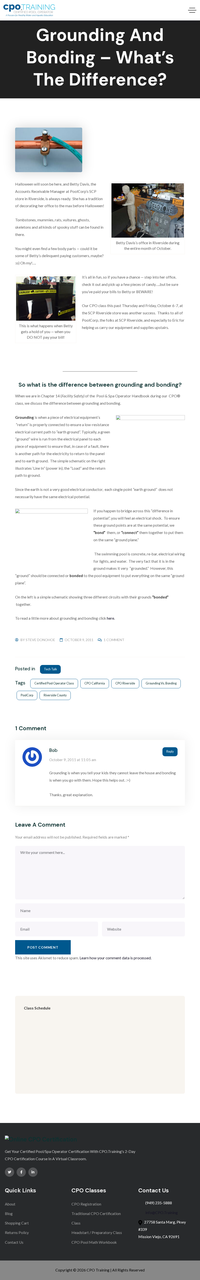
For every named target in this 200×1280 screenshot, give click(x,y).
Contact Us (14, 1242)
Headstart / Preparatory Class (96, 1232)
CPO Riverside (125, 683)
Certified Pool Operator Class (54, 683)
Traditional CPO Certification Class (96, 1218)
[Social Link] (9, 1172)
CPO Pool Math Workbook (94, 1242)
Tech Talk (50, 669)
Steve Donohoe (40, 640)
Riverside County (55, 695)
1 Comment (114, 640)
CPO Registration (86, 1204)
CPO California (94, 683)
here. (111, 618)
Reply (170, 751)
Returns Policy (17, 1232)
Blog (9, 1213)
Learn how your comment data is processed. (115, 958)
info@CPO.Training (161, 1212)
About (10, 1204)
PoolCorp (27, 695)
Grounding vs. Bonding (161, 683)
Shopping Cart (17, 1223)
